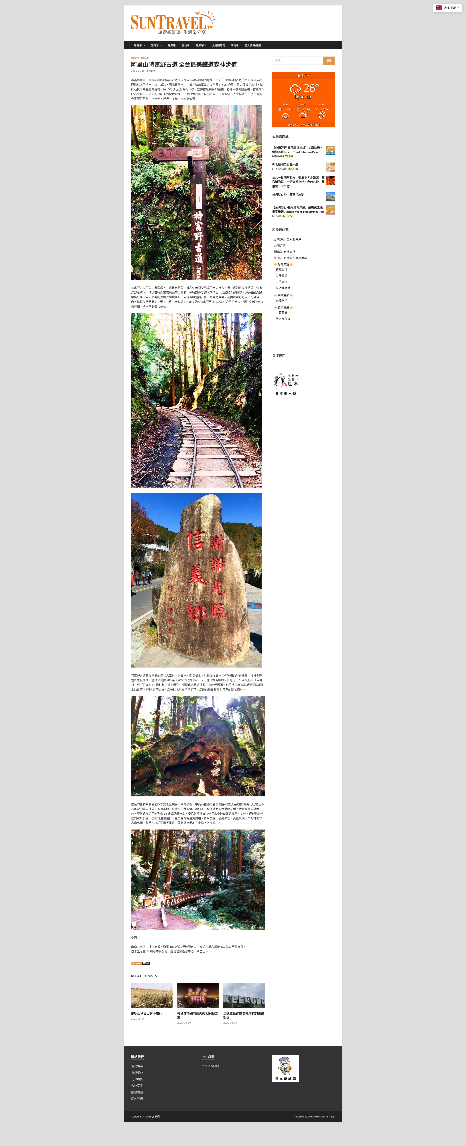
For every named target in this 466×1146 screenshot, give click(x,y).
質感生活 (281, 269)
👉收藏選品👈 (283, 295)
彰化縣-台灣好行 (284, 251)
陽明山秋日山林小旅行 (146, 1013)
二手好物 (281, 281)
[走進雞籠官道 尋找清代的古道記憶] (244, 1009)
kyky (152, 70)
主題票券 (281, 312)
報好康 (172, 45)
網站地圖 (137, 1092)
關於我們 (137, 1098)
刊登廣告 (137, 1079)
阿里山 (146, 963)
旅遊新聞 (135, 58)
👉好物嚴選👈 (283, 264)
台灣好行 (201, 45)
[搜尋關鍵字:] (303, 61)
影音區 (185, 45)
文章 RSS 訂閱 (210, 1066)
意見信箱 (137, 1066)
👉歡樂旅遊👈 (283, 307)
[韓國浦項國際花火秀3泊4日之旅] (198, 1009)
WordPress (314, 1116)
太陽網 (156, 1116)
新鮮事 (138, 45)
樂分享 (155, 45)
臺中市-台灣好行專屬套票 (290, 258)
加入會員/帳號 (253, 45)
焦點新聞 (145, 58)
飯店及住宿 (283, 318)
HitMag (330, 1116)
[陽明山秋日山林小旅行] (152, 1009)
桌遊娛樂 (281, 300)
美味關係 (281, 275)
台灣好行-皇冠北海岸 (287, 239)
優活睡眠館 (283, 288)
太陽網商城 (218, 45)
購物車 (235, 45)
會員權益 (137, 1072)
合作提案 (137, 1085)
